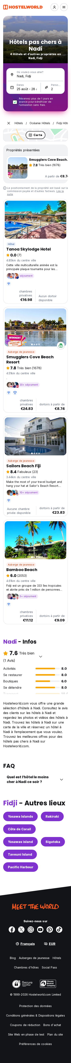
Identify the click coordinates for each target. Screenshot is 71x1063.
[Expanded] (8, 123)
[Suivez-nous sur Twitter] (21, 929)
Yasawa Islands (20, 816)
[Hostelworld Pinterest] (50, 929)
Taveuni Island (20, 854)
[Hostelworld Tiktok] (59, 929)
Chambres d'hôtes (26, 967)
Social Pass (49, 967)
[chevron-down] (40, 656)
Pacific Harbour (20, 867)
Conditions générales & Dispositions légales (35, 1015)
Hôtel (11, 244)
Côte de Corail (19, 829)
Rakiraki (52, 816)
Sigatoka (53, 842)
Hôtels (57, 958)
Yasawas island (20, 842)
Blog (13, 958)
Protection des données (35, 1006)
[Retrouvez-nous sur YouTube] (40, 929)
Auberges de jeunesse (34, 958)
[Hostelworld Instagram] (31, 929)
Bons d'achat (52, 1025)
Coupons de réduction (25, 1025)
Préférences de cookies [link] (35, 1044)
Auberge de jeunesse (21, 351)
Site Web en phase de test (26, 1034)
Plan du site (55, 1034)
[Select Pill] (54, 7)
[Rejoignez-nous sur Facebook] (12, 929)
